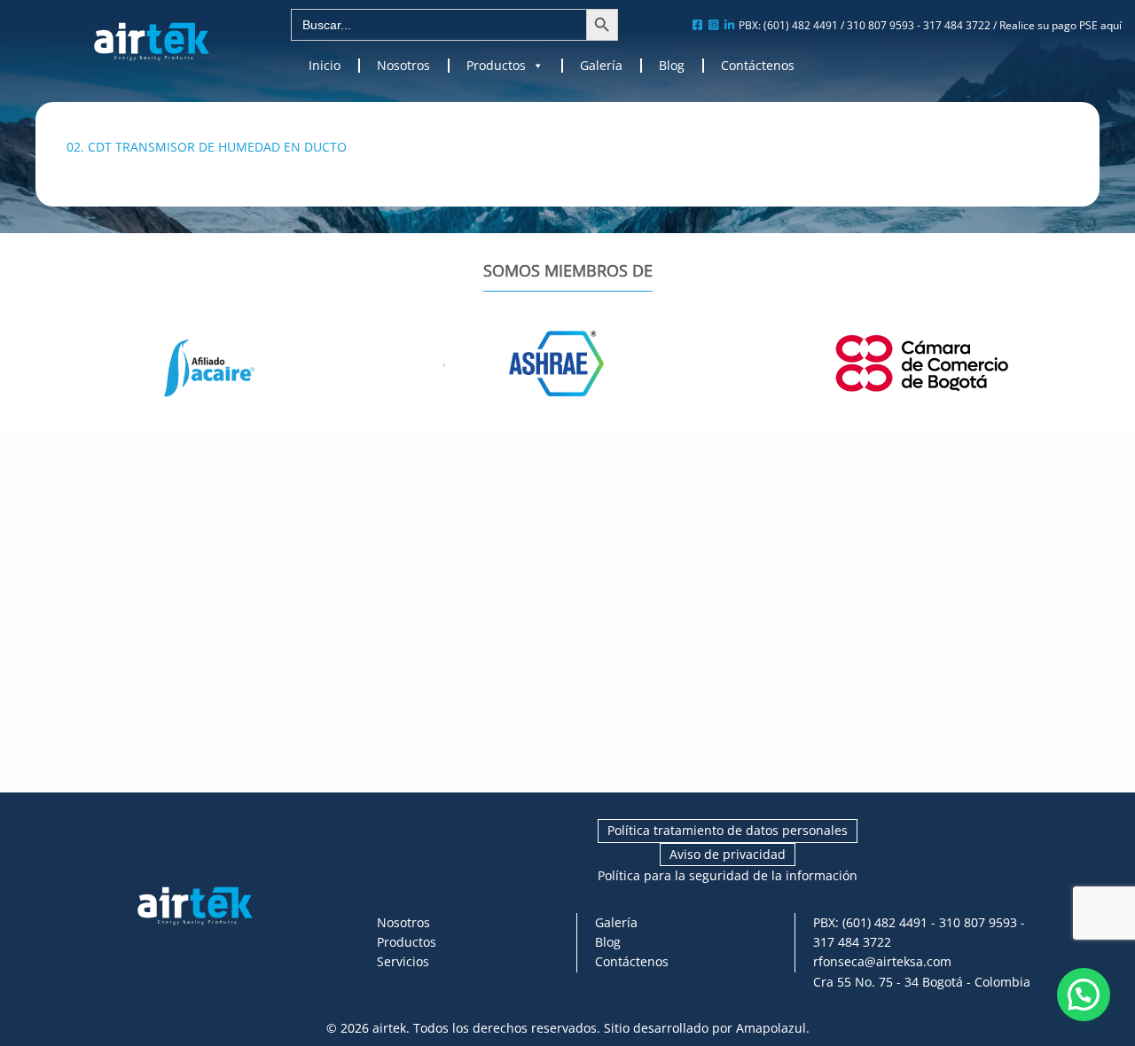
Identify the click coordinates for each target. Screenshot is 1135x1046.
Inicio (324, 66)
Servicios (403, 961)
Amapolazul (771, 1027)
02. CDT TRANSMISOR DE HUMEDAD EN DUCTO (207, 146)
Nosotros (403, 66)
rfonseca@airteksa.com (882, 961)
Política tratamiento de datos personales (727, 830)
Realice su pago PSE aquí (1060, 25)
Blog (672, 66)
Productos (496, 66)
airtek (389, 1027)
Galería (601, 66)
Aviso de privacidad (727, 854)
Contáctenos (757, 66)
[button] (1083, 994)
